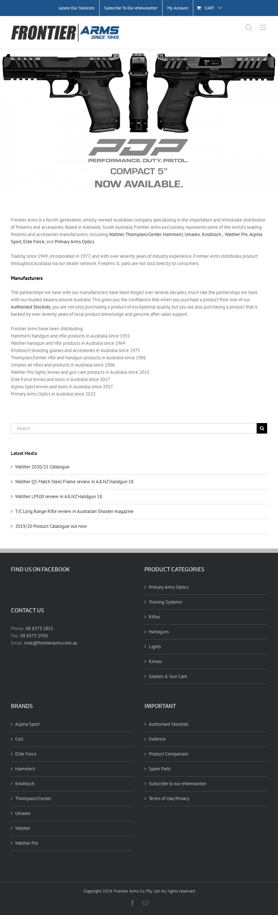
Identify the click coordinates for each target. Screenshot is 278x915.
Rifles (154, 617)
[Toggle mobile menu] (263, 27)
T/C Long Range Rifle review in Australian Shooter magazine (74, 511)
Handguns (159, 632)
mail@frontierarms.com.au (50, 643)
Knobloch (211, 234)
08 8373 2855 (39, 628)
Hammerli (173, 234)
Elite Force (34, 242)
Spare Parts (159, 769)
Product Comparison (168, 754)
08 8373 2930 (34, 636)
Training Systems (165, 602)
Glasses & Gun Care (168, 676)
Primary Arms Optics (74, 242)
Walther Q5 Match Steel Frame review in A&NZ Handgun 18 (74, 482)
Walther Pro (236, 234)
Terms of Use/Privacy (169, 798)
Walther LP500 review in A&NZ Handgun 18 (58, 496)
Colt (19, 739)
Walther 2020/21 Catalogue (42, 467)
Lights (155, 646)
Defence (157, 739)
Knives (155, 661)
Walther (116, 234)
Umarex (192, 234)
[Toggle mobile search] (248, 27)
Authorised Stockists (30, 307)
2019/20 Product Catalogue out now (51, 526)
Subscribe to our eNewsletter (177, 784)
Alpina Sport (27, 724)
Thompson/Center (143, 234)
